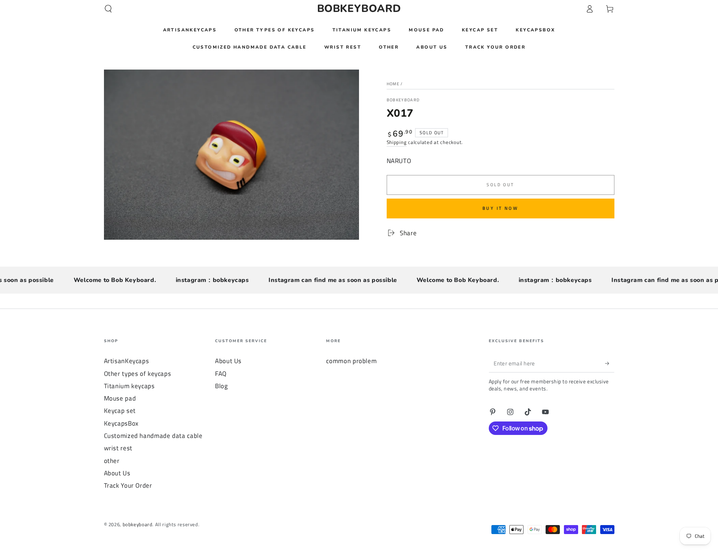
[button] (108, 8)
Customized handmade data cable (153, 436)
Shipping (397, 142)
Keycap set (120, 410)
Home (393, 84)
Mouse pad (120, 398)
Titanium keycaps (129, 386)
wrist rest (118, 448)
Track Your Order (128, 485)
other (112, 461)
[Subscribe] (609, 363)
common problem (351, 361)
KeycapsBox (121, 423)
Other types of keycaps (137, 373)
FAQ (221, 373)
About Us (117, 473)
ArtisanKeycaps (126, 361)
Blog (221, 386)
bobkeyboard (403, 100)
